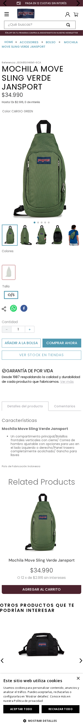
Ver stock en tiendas (41, 354)
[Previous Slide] (5, 3)
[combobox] (40, 25)
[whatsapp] (13, 309)
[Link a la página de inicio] (9, 42)
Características (19, 421)
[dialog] (41, 701)
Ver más (67, 381)
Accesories (29, 42)
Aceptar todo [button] (21, 709)
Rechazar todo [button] (60, 709)
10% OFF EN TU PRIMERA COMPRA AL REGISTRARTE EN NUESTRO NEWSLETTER (41, 32)
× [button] (78, 678)
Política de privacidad (28, 701)
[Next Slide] (78, 3)
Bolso (51, 42)
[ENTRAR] (66, 14)
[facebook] (23, 309)
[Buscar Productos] (69, 25)
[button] (10, 235)
